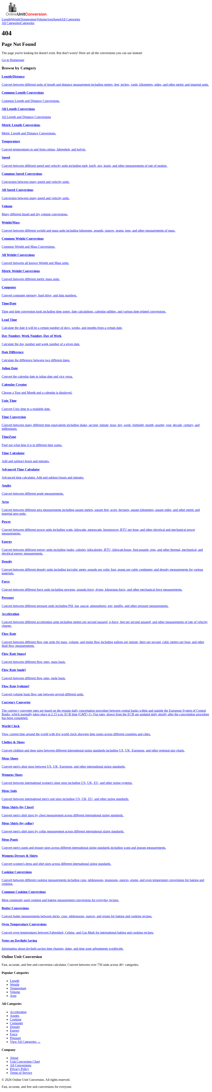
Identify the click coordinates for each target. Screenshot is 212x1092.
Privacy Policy (19, 1069)
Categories (27, 23)
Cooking (15, 1019)
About (14, 1058)
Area (50, 19)
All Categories (70, 19)
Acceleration (18, 1012)
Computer (16, 1023)
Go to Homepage (13, 60)
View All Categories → (25, 1041)
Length (6, 19)
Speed (57, 19)
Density (15, 1027)
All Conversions (20, 1065)
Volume (42, 19)
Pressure (15, 1038)
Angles (14, 1015)
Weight (15, 19)
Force (13, 1034)
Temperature (28, 19)
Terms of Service (21, 1072)
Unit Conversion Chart (25, 1061)
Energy (14, 1030)
